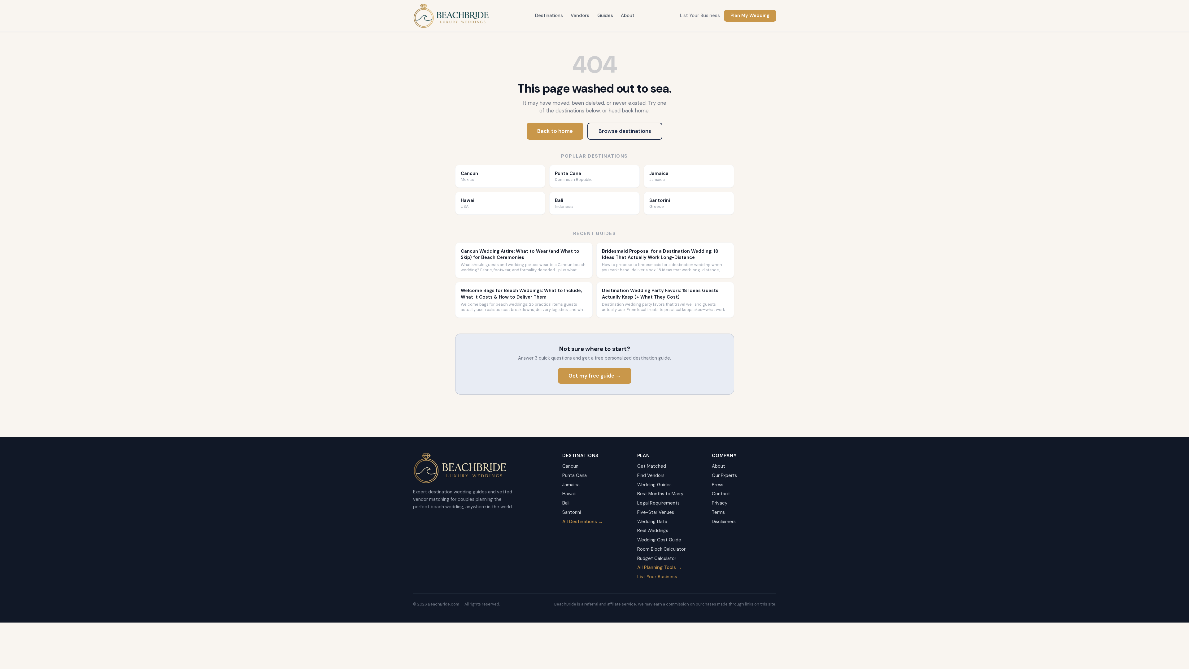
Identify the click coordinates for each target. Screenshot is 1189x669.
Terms (718, 512)
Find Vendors (650, 475)
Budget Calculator (656, 558)
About (627, 15)
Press (717, 485)
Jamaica (571, 485)
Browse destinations (625, 131)
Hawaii (569, 494)
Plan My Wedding (749, 15)
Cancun (570, 466)
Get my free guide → (594, 375)
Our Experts (724, 475)
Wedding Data (652, 521)
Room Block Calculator (661, 549)
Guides (605, 15)
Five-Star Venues (655, 512)
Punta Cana (574, 475)
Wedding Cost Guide (659, 540)
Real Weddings (652, 530)
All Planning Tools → (659, 567)
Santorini (571, 512)
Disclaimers (724, 521)
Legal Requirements (658, 503)
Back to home (555, 131)
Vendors (580, 15)
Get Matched (651, 466)
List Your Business (700, 15)
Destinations (549, 15)
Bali (565, 503)
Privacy (719, 503)
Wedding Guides (654, 485)
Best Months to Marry (660, 494)
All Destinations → (582, 521)
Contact (721, 494)
